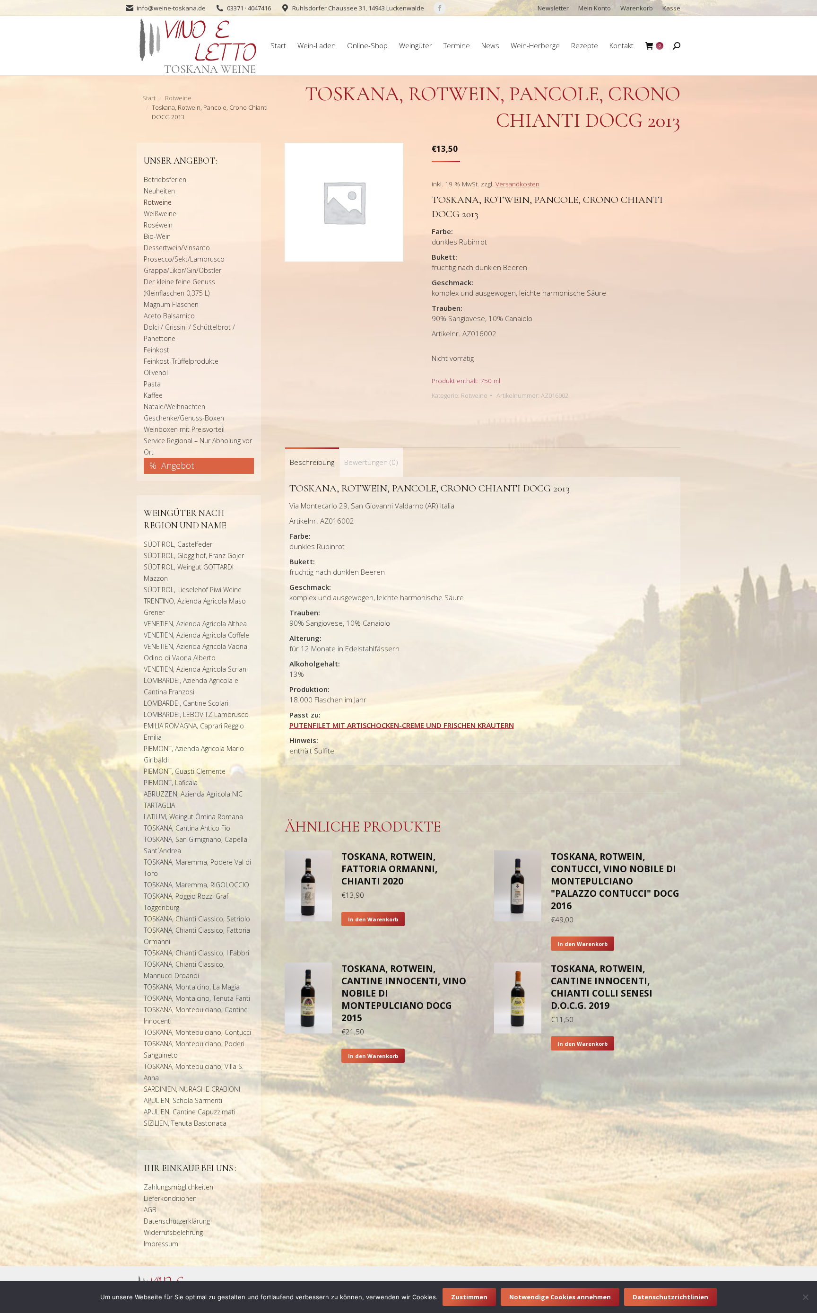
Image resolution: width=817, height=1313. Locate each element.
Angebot (177, 465)
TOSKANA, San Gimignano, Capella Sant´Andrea (195, 845)
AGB (150, 1209)
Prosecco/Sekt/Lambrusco (184, 258)
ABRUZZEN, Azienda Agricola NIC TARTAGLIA (193, 799)
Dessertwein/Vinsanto (177, 247)
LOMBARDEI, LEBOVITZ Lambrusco (196, 714)
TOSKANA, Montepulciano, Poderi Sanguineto (194, 1049)
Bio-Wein (157, 236)
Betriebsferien (165, 179)
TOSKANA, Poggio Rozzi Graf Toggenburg (186, 902)
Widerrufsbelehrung (173, 1232)
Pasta (152, 383)
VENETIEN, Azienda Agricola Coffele (196, 634)
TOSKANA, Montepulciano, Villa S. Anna (193, 1072)
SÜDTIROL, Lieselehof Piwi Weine (193, 589)
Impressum (161, 1243)
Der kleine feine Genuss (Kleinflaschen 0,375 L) (179, 287)
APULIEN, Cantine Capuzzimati (189, 1111)
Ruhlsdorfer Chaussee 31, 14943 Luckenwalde (358, 8)
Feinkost (156, 349)
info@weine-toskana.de (171, 8)
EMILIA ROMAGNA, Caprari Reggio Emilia (194, 731)
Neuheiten (159, 190)
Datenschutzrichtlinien (670, 1297)
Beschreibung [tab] (312, 462)
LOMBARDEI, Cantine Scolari (186, 703)
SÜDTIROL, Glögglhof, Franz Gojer (194, 555)
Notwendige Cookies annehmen (560, 1297)
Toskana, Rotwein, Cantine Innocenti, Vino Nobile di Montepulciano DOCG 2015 (403, 993)
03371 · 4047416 (249, 8)
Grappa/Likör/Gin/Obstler (182, 270)
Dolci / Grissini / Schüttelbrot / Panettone (189, 333)
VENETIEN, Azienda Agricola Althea (195, 623)
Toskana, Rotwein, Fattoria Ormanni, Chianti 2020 (389, 868)
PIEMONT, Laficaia (171, 782)
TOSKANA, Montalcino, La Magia (192, 986)
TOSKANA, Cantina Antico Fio (187, 827)
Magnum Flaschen (171, 304)
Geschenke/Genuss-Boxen (184, 417)
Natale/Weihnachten (174, 406)
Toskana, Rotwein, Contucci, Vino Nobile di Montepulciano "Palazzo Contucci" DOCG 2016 (615, 881)
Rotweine (474, 395)
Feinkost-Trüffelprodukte (181, 361)
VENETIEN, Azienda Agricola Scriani (196, 669)
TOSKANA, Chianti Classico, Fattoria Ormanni (197, 936)
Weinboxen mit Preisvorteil (184, 429)
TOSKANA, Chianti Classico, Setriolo (197, 918)
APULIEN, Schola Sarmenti (183, 1100)
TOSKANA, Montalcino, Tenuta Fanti (197, 998)
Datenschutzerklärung (177, 1221)
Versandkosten (517, 184)
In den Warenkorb (373, 919)
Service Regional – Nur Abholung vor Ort (198, 446)
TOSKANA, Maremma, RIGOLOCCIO (196, 884)
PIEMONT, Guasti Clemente (185, 771)
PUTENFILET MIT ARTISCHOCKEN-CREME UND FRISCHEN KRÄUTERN (401, 725)
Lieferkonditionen (170, 1198)
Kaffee (153, 395)
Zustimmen (469, 1297)
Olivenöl (156, 372)
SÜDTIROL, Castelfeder (178, 544)
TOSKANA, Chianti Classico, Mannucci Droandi (184, 970)
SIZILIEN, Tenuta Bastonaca (185, 1123)
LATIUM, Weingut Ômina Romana (193, 816)
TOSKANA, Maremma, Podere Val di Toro (197, 868)
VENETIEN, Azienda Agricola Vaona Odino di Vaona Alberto (195, 652)
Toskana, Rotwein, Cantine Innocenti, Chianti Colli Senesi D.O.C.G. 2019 (601, 987)
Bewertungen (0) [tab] (371, 462)
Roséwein (158, 224)
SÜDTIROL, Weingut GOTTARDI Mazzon (189, 572)
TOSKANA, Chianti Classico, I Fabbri (196, 952)
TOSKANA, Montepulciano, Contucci (197, 1032)
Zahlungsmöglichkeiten (178, 1186)
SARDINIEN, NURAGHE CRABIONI (192, 1089)
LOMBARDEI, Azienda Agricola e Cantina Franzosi (191, 686)
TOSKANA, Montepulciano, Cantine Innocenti (196, 1015)
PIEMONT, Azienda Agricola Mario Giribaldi (194, 754)
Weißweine (160, 213)
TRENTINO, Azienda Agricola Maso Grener (195, 606)
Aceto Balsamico (169, 315)
